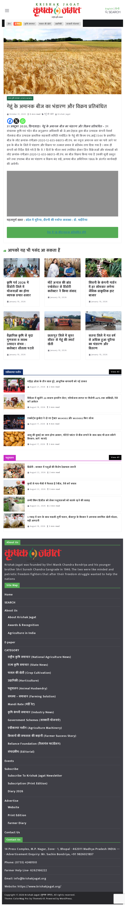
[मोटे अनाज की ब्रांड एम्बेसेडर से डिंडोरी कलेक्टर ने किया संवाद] (62, 260)
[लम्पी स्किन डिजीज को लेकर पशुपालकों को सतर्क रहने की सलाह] (14, 504)
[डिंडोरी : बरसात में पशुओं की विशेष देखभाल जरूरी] (14, 470)
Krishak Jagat (64, 114)
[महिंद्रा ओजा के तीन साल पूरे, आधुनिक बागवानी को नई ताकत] (14, 385)
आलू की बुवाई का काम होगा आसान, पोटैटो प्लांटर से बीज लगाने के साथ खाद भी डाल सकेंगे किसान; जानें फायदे (71, 437)
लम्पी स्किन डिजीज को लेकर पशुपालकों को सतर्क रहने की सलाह (58, 501)
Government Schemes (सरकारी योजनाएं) (34, 720)
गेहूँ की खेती (49, 114)
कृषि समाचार (30, 23)
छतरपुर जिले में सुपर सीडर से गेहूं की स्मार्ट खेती (61, 340)
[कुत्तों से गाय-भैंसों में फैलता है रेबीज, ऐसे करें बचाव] (14, 487)
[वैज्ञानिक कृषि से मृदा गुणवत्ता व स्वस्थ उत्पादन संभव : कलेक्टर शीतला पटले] (22, 313)
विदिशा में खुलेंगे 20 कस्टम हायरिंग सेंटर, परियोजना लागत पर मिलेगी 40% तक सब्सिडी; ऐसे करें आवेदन (72, 400)
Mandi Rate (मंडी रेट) (21, 704)
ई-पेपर (17, 23)
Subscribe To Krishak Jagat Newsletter (35, 775)
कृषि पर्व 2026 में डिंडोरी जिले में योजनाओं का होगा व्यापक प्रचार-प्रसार (19, 289)
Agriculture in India (22, 633)
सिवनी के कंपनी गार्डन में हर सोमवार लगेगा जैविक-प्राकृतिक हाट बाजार (103, 289)
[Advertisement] (62, 193)
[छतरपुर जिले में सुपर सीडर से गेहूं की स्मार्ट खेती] (62, 313)
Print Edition (17, 815)
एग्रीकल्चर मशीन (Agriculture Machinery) (35, 728)
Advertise (12, 800)
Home (9, 594)
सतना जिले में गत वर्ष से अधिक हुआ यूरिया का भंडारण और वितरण (102, 342)
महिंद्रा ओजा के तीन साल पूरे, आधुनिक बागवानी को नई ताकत (57, 382)
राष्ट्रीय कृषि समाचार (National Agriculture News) (39, 657)
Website (13, 807)
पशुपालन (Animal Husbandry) (27, 688)
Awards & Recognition (23, 625)
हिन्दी (117, 9)
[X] (16, 121)
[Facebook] (10, 121)
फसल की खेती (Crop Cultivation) (29, 672)
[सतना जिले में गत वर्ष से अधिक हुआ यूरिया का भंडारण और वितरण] (103, 313)
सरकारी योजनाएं (72, 23)
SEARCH (10, 602)
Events (9, 761)
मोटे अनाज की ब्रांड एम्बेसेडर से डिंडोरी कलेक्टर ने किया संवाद (62, 287)
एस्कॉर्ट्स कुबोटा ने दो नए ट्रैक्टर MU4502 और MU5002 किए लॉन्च (60, 418)
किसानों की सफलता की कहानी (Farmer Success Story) (42, 736)
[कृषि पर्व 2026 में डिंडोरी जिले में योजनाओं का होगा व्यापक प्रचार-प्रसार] (22, 260)
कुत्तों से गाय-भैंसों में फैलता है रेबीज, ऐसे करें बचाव (51, 484)
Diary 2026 (15, 791)
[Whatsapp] (23, 121)
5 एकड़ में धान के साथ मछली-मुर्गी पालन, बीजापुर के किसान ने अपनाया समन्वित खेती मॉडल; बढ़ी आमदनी (72, 519)
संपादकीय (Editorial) (21, 751)
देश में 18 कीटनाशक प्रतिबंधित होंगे (66, 232)
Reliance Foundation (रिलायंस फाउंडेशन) (34, 743)
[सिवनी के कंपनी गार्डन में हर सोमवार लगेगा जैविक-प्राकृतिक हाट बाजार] (103, 260)
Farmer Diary (17, 823)
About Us (11, 610)
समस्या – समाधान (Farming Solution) (32, 696)
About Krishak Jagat (22, 617)
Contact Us (12, 832)
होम (9, 23)
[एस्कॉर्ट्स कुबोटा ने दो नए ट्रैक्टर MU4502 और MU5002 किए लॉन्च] (14, 422)
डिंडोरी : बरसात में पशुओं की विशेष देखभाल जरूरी (51, 467)
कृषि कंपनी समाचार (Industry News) (31, 712)
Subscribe (12, 769)
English (109, 9)
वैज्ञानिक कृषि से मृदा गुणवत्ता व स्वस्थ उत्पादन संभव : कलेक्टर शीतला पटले (20, 342)
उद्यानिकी (58, 23)
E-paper (10, 642)
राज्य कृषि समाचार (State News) (20, 98)
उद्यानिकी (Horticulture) (23, 680)
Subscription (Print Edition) (28, 783)
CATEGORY (12, 650)
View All (115, 372)
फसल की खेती (45, 23)
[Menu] (7, 10)
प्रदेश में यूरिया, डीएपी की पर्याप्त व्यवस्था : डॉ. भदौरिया (57, 220)
